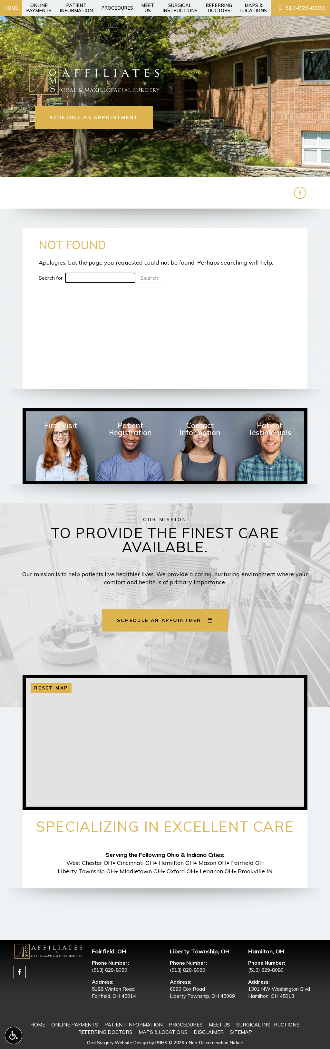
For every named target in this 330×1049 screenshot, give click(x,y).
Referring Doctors (105, 1032)
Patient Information (133, 1025)
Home (11, 8)
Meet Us (219, 1025)
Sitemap (241, 1032)
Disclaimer (209, 1032)
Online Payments (74, 1025)
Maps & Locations (163, 1032)
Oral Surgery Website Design (117, 1042)
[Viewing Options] (13, 1035)
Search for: (51, 278)
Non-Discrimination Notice (216, 1042)
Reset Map (51, 688)
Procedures (117, 8)
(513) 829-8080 (109, 970)
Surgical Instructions (268, 1025)
